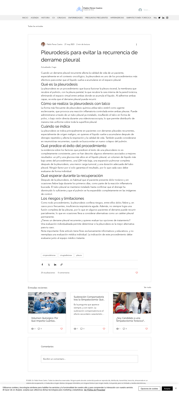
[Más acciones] (136, 44)
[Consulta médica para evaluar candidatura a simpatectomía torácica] (132, 302)
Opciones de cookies (149, 388)
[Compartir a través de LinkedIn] (55, 264)
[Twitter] (159, 17)
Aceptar (167, 388)
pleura (79, 255)
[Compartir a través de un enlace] (61, 264)
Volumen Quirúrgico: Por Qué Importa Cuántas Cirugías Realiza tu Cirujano (46, 319)
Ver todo (147, 287)
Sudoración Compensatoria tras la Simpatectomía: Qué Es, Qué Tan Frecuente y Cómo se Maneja (89, 298)
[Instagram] (167, 17)
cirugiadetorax (66, 255)
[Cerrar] (175, 388)
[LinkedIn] (163, 17)
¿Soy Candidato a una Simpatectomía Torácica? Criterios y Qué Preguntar (130, 319)
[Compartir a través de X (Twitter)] (48, 264)
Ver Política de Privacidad (94, 389)
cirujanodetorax (49, 255)
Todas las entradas (35, 26)
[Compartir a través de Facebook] (42, 264)
